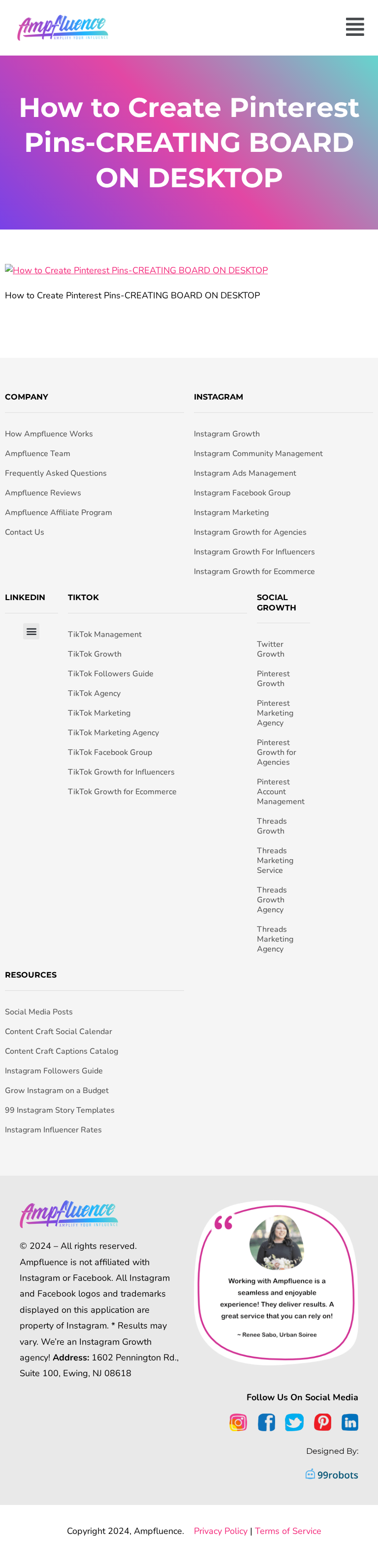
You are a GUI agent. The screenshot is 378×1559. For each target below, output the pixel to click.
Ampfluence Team (37, 453)
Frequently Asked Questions (56, 473)
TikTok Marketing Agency (113, 732)
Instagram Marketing (231, 512)
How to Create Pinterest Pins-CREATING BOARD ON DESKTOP (189, 142)
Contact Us (24, 532)
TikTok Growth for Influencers (121, 772)
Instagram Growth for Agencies (250, 532)
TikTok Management (105, 634)
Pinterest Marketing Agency (275, 713)
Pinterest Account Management (281, 792)
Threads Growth (272, 826)
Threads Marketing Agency (275, 939)
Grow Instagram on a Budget (57, 1090)
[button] (246, 27)
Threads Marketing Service (275, 860)
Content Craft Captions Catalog (61, 1051)
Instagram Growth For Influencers (254, 552)
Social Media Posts (39, 1012)
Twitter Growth (270, 649)
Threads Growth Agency (272, 900)
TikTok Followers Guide (111, 673)
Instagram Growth (227, 434)
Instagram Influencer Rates (53, 1130)
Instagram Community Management (258, 453)
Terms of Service (288, 1531)
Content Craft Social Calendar (58, 1031)
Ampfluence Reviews (43, 493)
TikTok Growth (95, 654)
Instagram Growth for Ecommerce (254, 571)
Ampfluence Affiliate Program (58, 512)
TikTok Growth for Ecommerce (122, 791)
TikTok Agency (94, 693)
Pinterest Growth (273, 678)
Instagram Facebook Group (242, 493)
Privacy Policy (221, 1531)
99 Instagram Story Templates (60, 1110)
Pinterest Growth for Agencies (276, 752)
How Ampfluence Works (49, 434)
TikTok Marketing (99, 713)
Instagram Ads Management (245, 473)
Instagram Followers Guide (54, 1071)
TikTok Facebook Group (110, 752)
